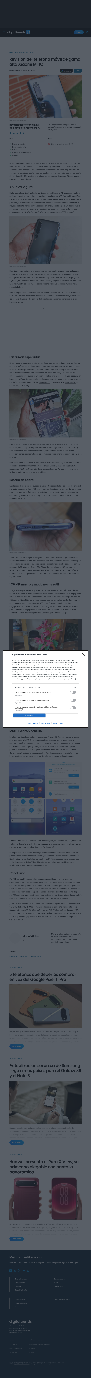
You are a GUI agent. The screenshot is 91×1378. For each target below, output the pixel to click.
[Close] (84, 655)
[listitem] (45, 687)
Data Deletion (33, 723)
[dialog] (45, 689)
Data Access (45, 723)
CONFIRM (29, 715)
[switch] (73, 692)
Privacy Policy (58, 723)
